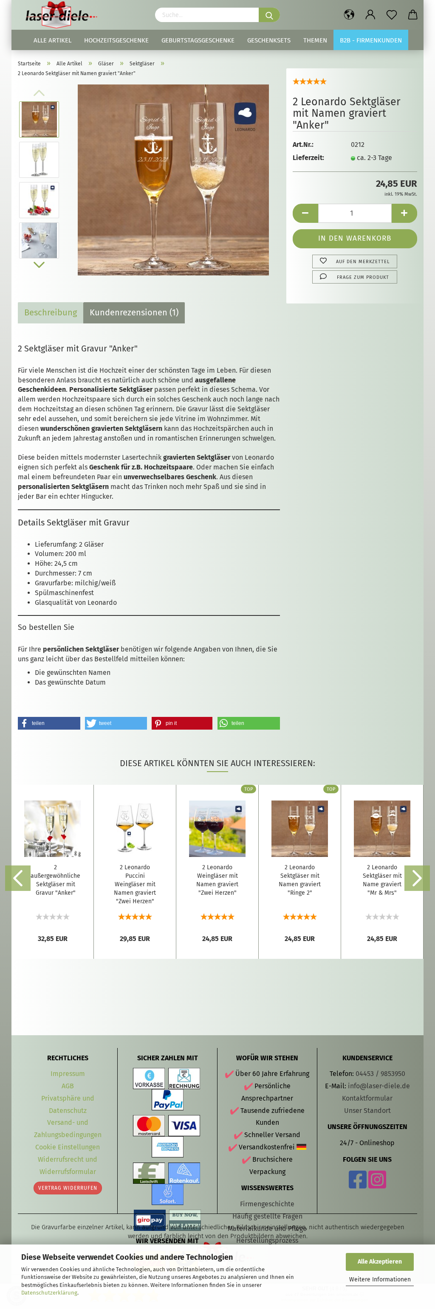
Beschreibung (50, 312)
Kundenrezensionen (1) (134, 312)
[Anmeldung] (370, 15)
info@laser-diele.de (379, 1086)
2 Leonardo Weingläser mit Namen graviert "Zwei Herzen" (217, 880)
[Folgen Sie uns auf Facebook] (358, 1185)
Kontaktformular (367, 1098)
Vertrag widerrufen (67, 1188)
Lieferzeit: (308, 158)
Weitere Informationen (380, 1279)
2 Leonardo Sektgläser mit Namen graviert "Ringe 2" (300, 880)
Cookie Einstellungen (67, 1147)
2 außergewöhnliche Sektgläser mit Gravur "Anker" (55, 880)
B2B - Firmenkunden (371, 40)
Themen (315, 40)
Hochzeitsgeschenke (116, 40)
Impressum (68, 1074)
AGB (68, 1086)
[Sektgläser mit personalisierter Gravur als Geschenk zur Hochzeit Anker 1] (173, 179)
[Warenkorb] (413, 15)
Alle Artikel (52, 40)
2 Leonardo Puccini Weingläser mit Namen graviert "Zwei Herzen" (135, 884)
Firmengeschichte (267, 1204)
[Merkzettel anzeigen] (391, 15)
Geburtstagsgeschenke (197, 40)
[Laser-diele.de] (64, 15)
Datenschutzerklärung (49, 1292)
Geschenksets (269, 40)
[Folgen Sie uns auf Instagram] (377, 1185)
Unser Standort (367, 1111)
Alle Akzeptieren (380, 1261)
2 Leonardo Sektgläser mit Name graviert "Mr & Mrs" (382, 880)
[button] (49, 723)
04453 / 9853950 (380, 1074)
